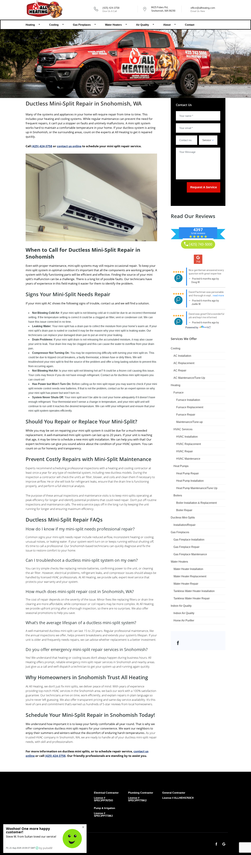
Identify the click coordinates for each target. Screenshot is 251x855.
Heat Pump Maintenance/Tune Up (196, 488)
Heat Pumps (181, 466)
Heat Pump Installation (190, 480)
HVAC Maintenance (188, 458)
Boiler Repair (184, 510)
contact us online (69, 146)
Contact (189, 24)
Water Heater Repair (185, 583)
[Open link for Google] (223, 843)
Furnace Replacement (189, 407)
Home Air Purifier (183, 620)
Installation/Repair (184, 524)
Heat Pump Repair (187, 473)
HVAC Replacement (188, 444)
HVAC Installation (187, 436)
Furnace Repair (185, 414)
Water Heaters (113, 24)
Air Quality (142, 24)
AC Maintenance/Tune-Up (189, 377)
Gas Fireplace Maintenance (190, 554)
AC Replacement (183, 363)
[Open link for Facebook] (178, 642)
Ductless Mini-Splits (183, 517)
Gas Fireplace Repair (186, 546)
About (167, 24)
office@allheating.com (203, 7)
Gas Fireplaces (82, 24)
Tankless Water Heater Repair (191, 598)
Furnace (178, 392)
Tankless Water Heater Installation (194, 591)
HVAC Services (182, 429)
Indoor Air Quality (181, 605)
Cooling (54, 24)
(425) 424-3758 (110, 7)
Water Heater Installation (188, 569)
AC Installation (182, 355)
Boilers (177, 495)
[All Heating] (44, 8)
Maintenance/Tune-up (189, 421)
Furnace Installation (188, 399)
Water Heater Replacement (189, 576)
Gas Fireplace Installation (188, 539)
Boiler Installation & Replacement (196, 502)
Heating (30, 24)
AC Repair (179, 370)
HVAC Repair (184, 451)
